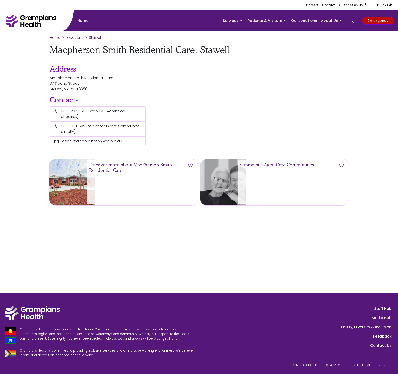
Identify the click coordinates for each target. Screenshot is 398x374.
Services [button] (231, 20)
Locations (74, 37)
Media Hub (382, 317)
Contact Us (331, 5)
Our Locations (304, 20)
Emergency (378, 20)
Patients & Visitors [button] (265, 20)
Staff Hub (383, 308)
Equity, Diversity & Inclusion (366, 327)
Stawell (95, 37)
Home (82, 20)
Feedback (382, 336)
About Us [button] (330, 20)
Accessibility (356, 5)
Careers (312, 5)
